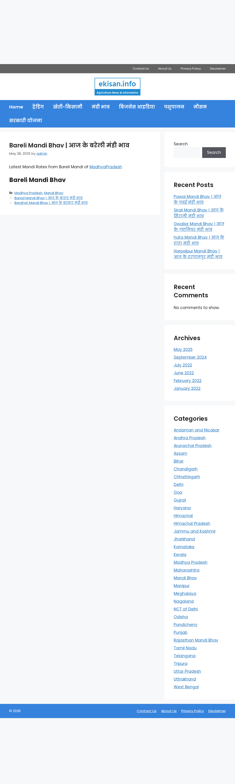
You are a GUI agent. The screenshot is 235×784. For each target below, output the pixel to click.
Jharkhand (184, 539)
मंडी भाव (101, 107)
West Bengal (186, 687)
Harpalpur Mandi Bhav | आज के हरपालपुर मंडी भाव (198, 254)
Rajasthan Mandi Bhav (196, 640)
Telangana (185, 656)
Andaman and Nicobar (196, 430)
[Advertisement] (117, 32)
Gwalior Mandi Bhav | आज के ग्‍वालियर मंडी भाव (199, 227)
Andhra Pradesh (190, 438)
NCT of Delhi (186, 609)
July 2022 (183, 365)
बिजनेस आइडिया (137, 107)
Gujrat (180, 500)
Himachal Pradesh (192, 523)
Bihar (179, 461)
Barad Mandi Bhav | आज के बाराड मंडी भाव (48, 198)
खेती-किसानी (67, 107)
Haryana (182, 508)
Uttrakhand (185, 679)
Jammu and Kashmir (195, 531)
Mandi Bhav (53, 193)
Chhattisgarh (187, 477)
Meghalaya (185, 593)
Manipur (182, 586)
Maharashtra (186, 570)
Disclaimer (218, 68)
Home (16, 107)
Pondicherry (185, 624)
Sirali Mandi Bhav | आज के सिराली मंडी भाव (199, 213)
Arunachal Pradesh (193, 445)
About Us (164, 68)
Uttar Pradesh (187, 671)
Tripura (180, 663)
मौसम (200, 107)
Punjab (180, 632)
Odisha (181, 617)
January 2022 (187, 388)
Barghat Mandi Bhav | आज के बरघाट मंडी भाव (51, 203)
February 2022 (187, 380)
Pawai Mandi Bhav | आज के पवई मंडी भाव (197, 199)
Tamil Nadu (185, 648)
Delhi (178, 484)
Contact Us (141, 68)
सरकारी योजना (25, 120)
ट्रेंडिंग (38, 107)
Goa (178, 492)
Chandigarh (186, 469)
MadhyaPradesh (106, 167)
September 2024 (190, 357)
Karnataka (184, 547)
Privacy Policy (191, 68)
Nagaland (184, 601)
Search (181, 144)
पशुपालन (174, 107)
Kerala (180, 554)
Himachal (183, 515)
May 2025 (183, 349)
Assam (180, 453)
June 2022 (184, 373)
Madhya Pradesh (28, 193)
